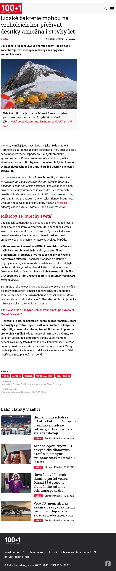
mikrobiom (63, 375)
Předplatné (11, 552)
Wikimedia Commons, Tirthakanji (32, 121)
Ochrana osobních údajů (75, 552)
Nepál (5, 375)
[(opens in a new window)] (108, 558)
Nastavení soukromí (43, 552)
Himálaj (16, 375)
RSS (24, 552)
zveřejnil (62, 202)
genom (28, 375)
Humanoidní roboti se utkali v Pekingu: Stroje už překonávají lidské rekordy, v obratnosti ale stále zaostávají (55, 425)
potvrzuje (11, 177)
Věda (38, 438)
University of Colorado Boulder (14, 384)
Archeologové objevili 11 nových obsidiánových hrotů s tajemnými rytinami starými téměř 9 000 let (54, 454)
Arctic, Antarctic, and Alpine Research (44, 384)
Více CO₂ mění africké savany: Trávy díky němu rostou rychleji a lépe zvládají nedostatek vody (54, 509)
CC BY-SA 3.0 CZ (38, 392)
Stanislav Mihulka (54, 38)
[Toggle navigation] (112, 8)
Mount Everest (44, 375)
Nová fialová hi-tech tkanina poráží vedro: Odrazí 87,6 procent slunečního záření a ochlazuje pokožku (51, 483)
